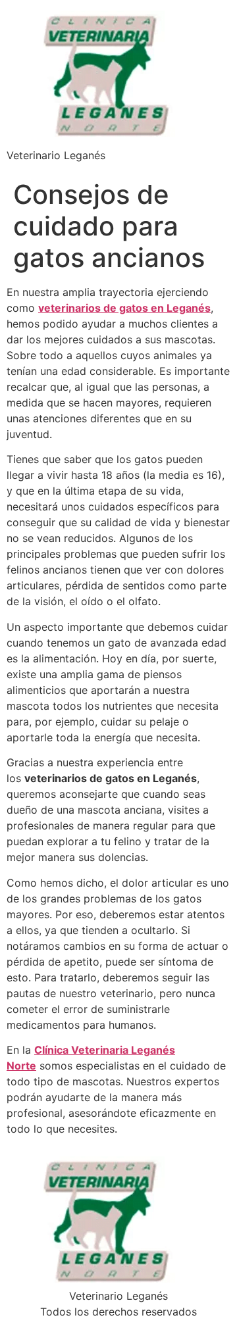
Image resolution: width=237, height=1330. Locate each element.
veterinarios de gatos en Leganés (124, 307)
